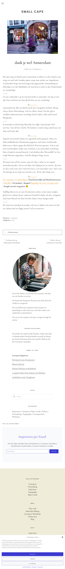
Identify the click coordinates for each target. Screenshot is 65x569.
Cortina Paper (21, 179)
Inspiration (16, 411)
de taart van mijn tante (49, 183)
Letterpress (14, 218)
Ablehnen (32, 559)
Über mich (32, 508)
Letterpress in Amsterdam (47, 241)
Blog (32, 519)
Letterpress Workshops (32, 514)
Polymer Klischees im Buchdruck (24, 368)
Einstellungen (32, 563)
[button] (62, 537)
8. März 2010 (27, 69)
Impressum (40, 567)
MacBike (7, 183)
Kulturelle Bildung (32, 511)
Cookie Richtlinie (26, 567)
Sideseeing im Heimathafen (12, 241)
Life (13, 220)
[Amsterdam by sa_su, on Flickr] (32, 105)
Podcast (44, 411)
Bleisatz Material (18, 364)
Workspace (16, 417)
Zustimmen (32, 554)
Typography (27, 414)
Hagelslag (34, 183)
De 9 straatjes (8, 179)
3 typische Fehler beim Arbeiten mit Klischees (28, 373)
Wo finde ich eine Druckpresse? (23, 360)
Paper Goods (35, 411)
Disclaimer (34, 567)
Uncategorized (38, 414)
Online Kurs (32, 517)
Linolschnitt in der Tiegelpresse (23, 377)
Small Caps (32, 11)
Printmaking (16, 414)
